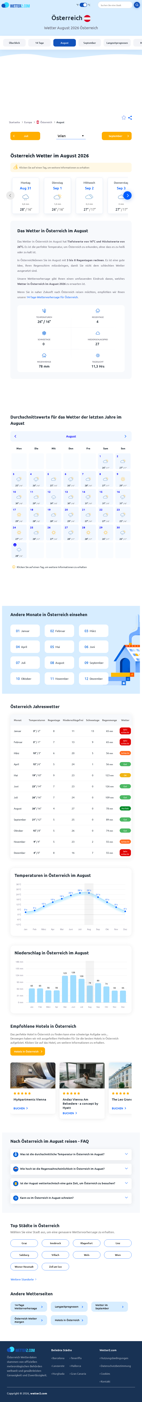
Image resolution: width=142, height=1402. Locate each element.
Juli (26, 136)
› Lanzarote (57, 1365)
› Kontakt (105, 1381)
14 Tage (39, 42)
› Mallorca (75, 1365)
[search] (137, 5)
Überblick (14, 42)
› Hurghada (57, 1373)
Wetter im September (102, 1306)
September (89, 42)
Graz (24, 1243)
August (65, 42)
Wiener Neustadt (24, 1266)
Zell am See (55, 1266)
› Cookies (105, 1373)
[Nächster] (127, 195)
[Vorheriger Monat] (16, 436)
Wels (86, 1255)
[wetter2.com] (15, 5)
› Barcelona (57, 1358)
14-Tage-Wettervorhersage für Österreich (52, 297)
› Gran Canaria (78, 1373)
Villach (55, 1255)
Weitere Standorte (22, 1279)
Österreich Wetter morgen (26, 1320)
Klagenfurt (87, 1243)
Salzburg (24, 1255)
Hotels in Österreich (26, 1051)
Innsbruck (55, 1243)
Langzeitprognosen (117, 42)
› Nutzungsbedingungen (114, 1358)
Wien (118, 1255)
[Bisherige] (10, 195)
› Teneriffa (76, 1358)
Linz (118, 1243)
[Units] (83, 5)
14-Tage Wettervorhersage (26, 1306)
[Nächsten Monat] (125, 436)
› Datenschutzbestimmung (115, 1365)
